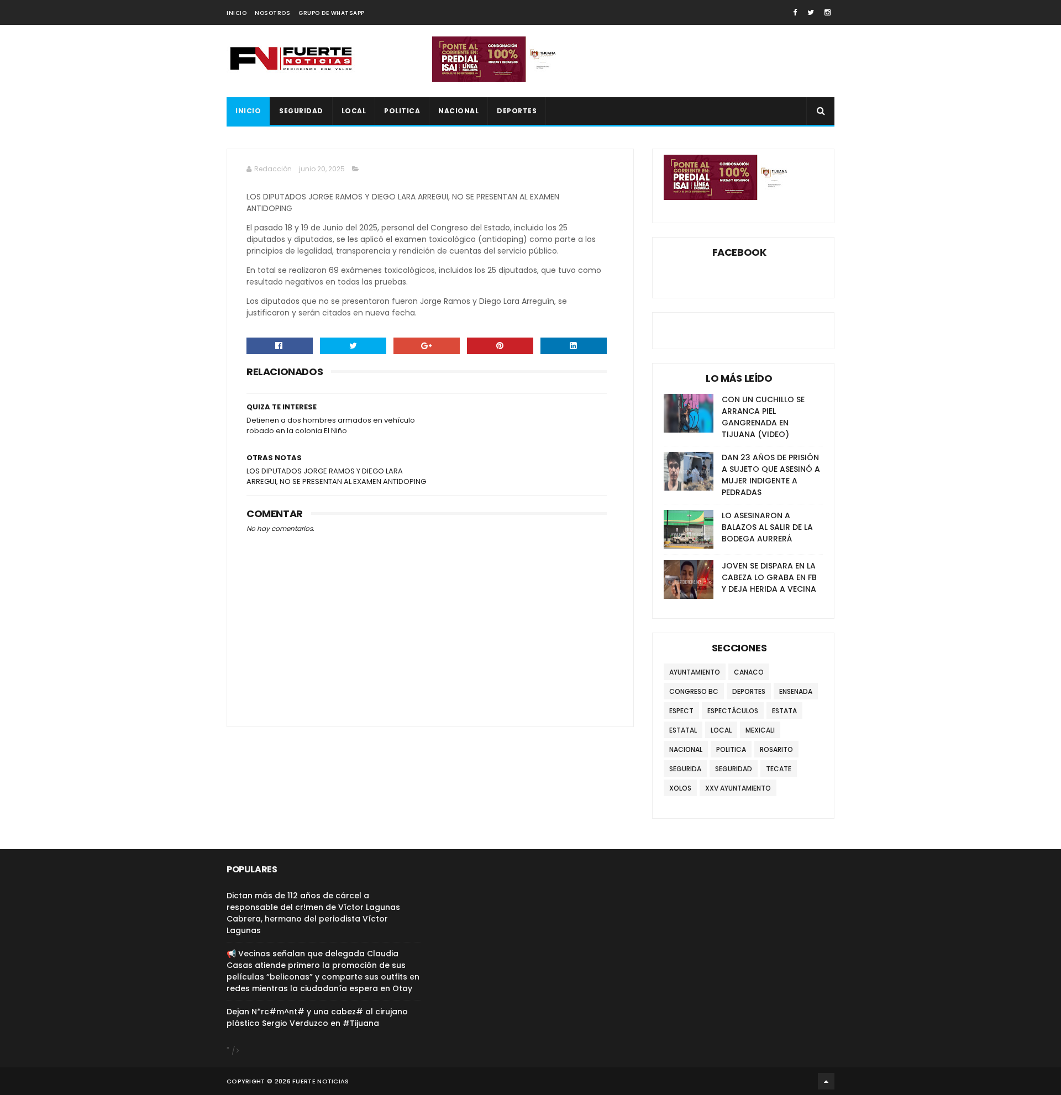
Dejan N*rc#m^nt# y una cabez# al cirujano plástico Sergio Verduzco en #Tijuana (317, 1017)
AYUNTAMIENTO (694, 672)
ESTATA (784, 710)
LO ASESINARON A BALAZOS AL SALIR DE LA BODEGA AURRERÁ (767, 527)
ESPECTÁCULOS (732, 710)
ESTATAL (683, 730)
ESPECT (681, 710)
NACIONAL (458, 110)
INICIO (236, 13)
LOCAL (354, 110)
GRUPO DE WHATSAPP (331, 13)
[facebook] (795, 12)
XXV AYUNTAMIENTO (738, 788)
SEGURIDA (685, 768)
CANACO (749, 672)
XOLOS (680, 788)
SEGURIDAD (301, 110)
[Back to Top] (826, 1081)
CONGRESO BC (693, 691)
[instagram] (827, 12)
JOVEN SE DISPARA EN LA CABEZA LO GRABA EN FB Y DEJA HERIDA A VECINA (769, 577)
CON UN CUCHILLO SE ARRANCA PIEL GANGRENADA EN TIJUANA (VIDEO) (763, 417)
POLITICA (402, 110)
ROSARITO (776, 749)
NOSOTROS (272, 13)
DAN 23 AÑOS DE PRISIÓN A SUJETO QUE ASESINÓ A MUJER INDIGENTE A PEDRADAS (771, 475)
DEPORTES (517, 110)
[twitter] (810, 12)
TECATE (778, 768)
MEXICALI (760, 730)
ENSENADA (795, 691)
